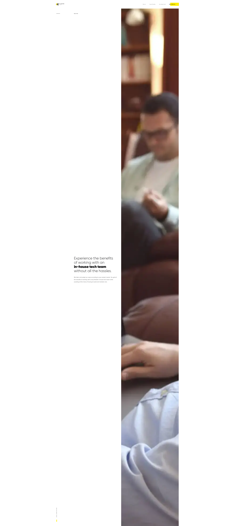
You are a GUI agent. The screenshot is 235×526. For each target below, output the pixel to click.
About (144, 4)
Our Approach (162, 4)
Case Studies (152, 4)
